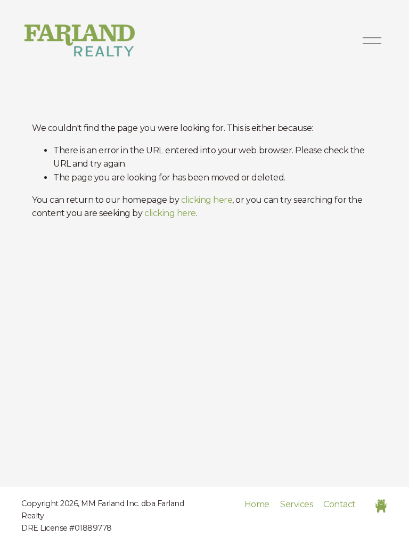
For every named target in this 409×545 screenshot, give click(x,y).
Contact (339, 504)
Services (296, 504)
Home (256, 504)
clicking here (207, 200)
